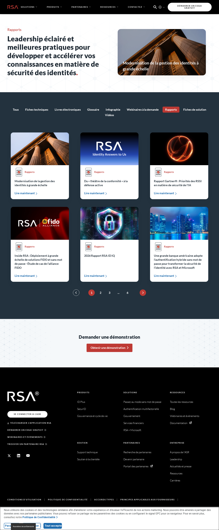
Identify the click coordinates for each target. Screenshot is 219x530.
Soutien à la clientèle (88, 459)
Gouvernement (131, 416)
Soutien (82, 443)
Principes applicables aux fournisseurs (147, 500)
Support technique (87, 452)
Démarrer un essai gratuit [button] (189, 7)
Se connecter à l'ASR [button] (27, 414)
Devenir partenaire (133, 459)
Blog (172, 409)
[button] (155, 6)
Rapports (171, 109)
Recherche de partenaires (137, 452)
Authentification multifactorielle (141, 409)
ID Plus (81, 402)
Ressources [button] (108, 7)
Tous (16, 109)
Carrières (175, 480)
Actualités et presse (180, 466)
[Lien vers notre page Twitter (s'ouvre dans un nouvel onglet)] (9, 455)
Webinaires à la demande (143, 109)
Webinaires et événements (25, 437)
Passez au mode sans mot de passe (142, 402)
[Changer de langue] (160, 6)
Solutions (130, 392)
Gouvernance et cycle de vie (92, 416)
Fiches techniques (36, 109)
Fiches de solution (194, 109)
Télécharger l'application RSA (30, 423)
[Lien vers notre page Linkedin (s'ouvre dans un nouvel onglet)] (18, 455)
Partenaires (131, 443)
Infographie (113, 109)
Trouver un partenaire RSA (25, 444)
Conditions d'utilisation (24, 500)
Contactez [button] (135, 7)
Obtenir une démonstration (108, 347)
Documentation (178, 423)
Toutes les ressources (181, 402)
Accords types (104, 500)
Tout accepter (53, 525)
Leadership (176, 459)
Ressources (177, 392)
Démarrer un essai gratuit (25, 430)
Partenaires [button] (80, 7)
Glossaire (93, 109)
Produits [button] (53, 7)
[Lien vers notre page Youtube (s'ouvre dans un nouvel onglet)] (28, 455)
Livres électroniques (68, 109)
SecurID (81, 409)
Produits (83, 392)
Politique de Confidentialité (68, 500)
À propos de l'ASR (179, 452)
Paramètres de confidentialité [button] (23, 526)
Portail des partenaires (135, 466)
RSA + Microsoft (132, 430)
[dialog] (109, 518)
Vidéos (109, 115)
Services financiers (133, 423)
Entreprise (177, 443)
